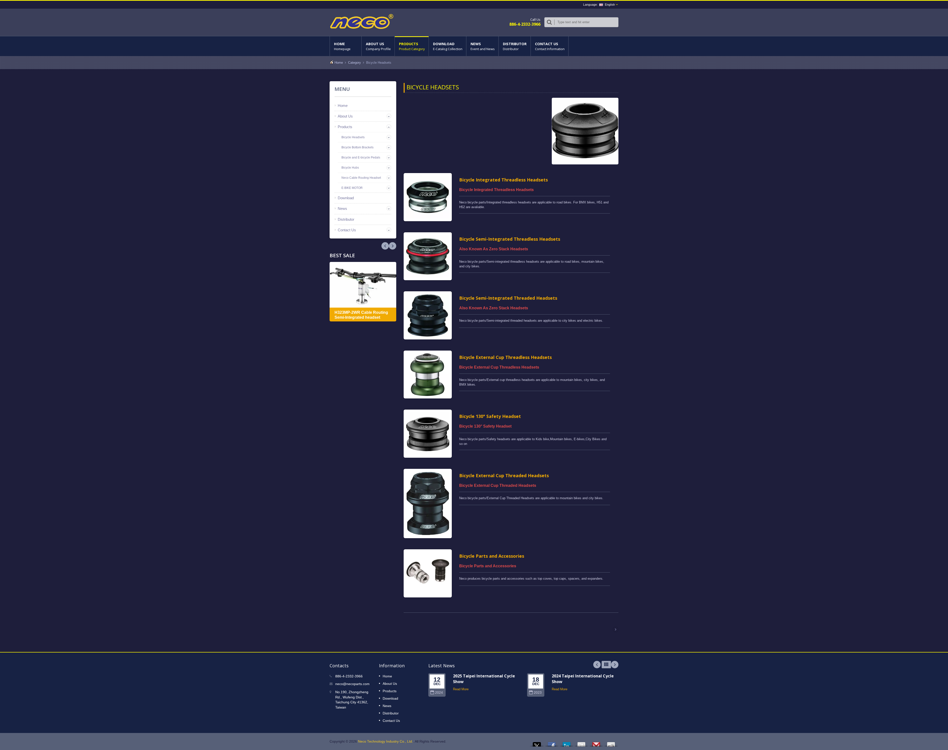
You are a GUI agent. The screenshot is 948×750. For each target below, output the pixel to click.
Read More (461, 689)
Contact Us (550, 46)
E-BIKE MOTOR (352, 188)
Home (342, 46)
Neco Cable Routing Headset (361, 177)
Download (447, 46)
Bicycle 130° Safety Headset (490, 416)
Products (412, 46)
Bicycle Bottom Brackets (357, 147)
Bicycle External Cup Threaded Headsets (504, 475)
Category (354, 62)
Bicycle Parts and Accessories (491, 556)
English (610, 4)
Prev (392, 246)
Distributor (515, 46)
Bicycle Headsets (353, 137)
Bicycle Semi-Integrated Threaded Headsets (508, 298)
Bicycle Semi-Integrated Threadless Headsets (509, 239)
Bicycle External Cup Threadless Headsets (505, 357)
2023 (538, 692)
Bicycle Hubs (350, 167)
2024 (439, 692)
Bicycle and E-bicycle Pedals (360, 157)
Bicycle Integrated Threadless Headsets (503, 180)
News (483, 46)
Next (385, 246)
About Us (378, 46)
